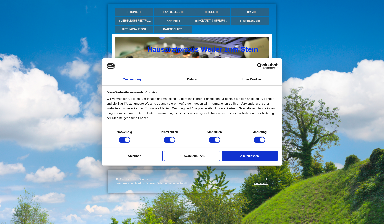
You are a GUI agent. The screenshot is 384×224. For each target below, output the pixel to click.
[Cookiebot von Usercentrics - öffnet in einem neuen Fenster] (260, 66)
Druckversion (128, 179)
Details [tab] (192, 79)
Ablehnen (134, 156)
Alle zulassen (249, 156)
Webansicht (261, 183)
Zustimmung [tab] (132, 79)
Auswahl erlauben (192, 156)
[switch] (169, 140)
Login (264, 179)
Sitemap (144, 179)
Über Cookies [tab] (252, 79)
